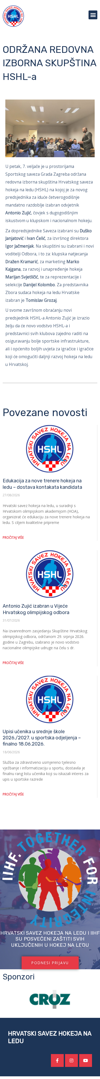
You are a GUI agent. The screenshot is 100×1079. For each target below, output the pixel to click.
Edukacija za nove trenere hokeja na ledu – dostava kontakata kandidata (42, 484)
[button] (93, 14)
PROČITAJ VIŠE (13, 537)
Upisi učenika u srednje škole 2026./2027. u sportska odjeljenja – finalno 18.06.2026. (42, 738)
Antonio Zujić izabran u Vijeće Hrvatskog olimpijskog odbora (36, 609)
